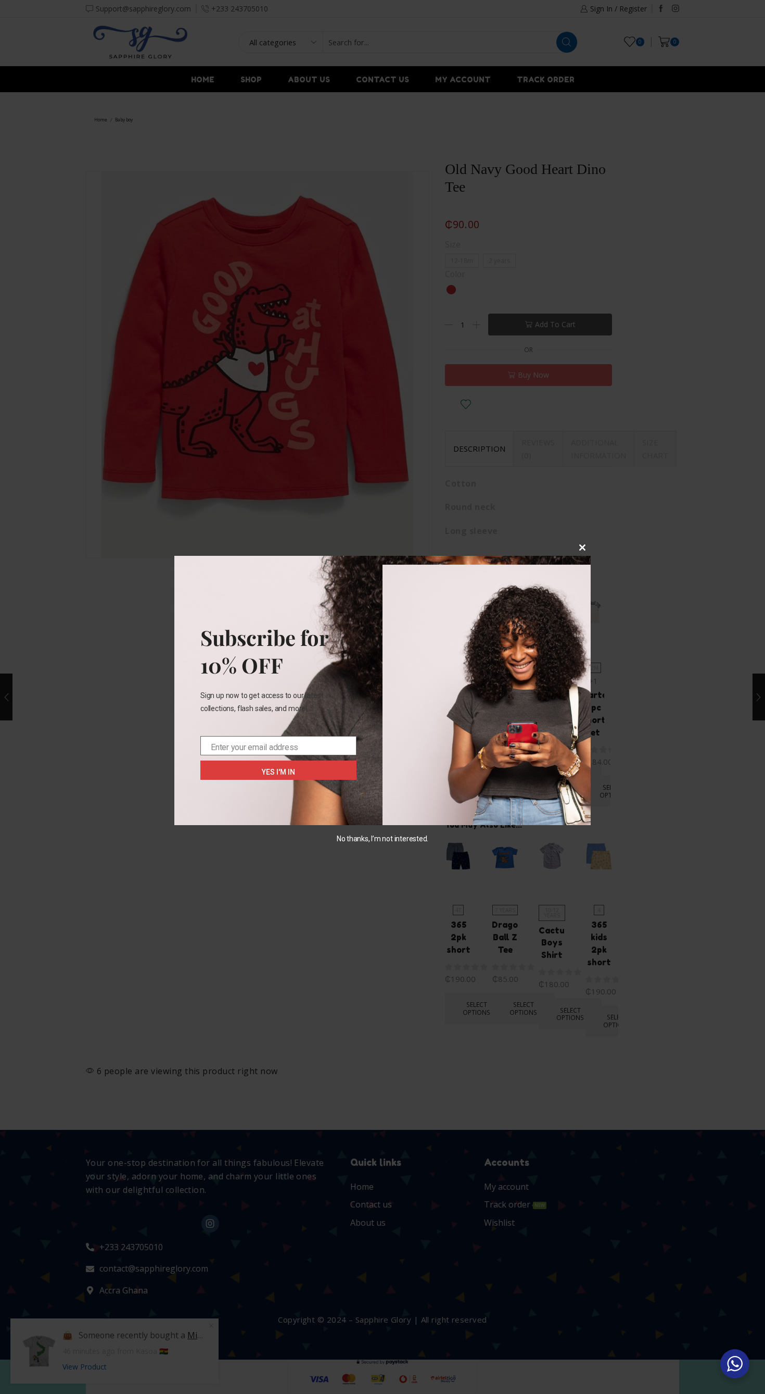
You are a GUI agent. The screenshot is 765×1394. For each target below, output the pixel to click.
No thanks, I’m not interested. (382, 839)
